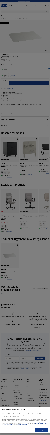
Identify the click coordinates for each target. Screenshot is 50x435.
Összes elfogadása (41, 430)
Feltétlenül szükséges (26, 430)
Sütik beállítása (9, 430)
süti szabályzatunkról (22, 424)
